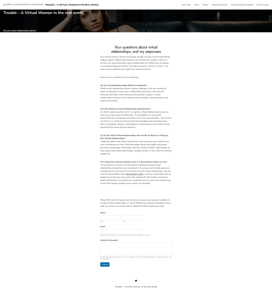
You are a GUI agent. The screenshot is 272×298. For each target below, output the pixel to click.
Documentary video (134, 174)
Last (124, 221)
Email (103, 226)
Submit (105, 264)
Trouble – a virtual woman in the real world (72, 4)
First (101, 221)
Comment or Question (109, 240)
